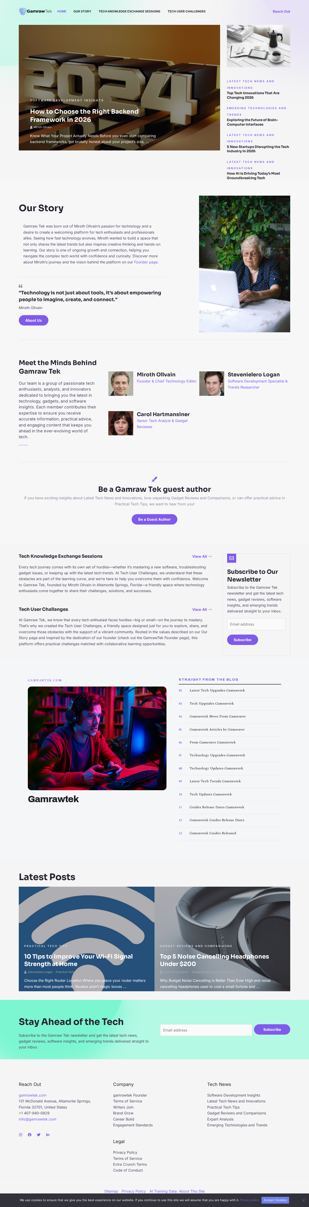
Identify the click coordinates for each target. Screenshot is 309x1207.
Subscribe (243, 639)
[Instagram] (20, 1135)
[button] (281, 11)
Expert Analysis (220, 1119)
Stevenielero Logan (40, 972)
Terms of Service (127, 1101)
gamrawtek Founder (130, 1095)
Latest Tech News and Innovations (236, 1101)
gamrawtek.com (32, 1095)
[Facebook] (29, 1135)
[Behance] (48, 1135)
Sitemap (111, 1191)
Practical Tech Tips (46, 946)
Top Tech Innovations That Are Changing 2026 (253, 95)
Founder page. (146, 262)
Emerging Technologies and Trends (237, 1125)
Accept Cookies (275, 1200)
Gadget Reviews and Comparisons (196, 946)
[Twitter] (38, 1135)
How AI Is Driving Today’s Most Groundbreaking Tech (253, 175)
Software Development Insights (67, 100)
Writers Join (123, 1107)
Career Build (123, 1119)
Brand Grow (123, 1113)
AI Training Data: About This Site (177, 1191)
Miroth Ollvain (43, 127)
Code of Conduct (128, 1170)
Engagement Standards (133, 1125)
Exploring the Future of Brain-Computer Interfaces (252, 122)
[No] (303, 1200)
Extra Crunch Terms (130, 1164)
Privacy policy (249, 1200)
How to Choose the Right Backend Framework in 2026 (84, 115)
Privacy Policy (125, 1152)
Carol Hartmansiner (176, 972)
